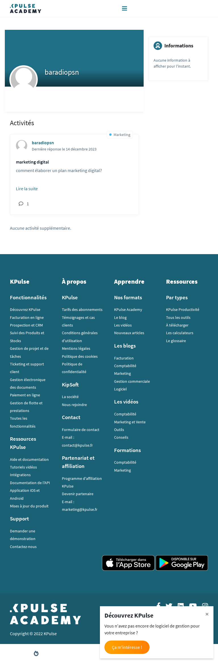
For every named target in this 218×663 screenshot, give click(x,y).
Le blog (120, 317)
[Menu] (124, 8)
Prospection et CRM (26, 325)
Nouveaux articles (129, 332)
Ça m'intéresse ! (127, 647)
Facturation (124, 358)
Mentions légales (76, 348)
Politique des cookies (80, 356)
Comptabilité (125, 365)
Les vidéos (123, 325)
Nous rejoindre (74, 404)
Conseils (121, 437)
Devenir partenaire (77, 493)
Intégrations (20, 474)
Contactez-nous (23, 546)
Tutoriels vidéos (23, 467)
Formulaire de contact (80, 429)
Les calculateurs (179, 332)
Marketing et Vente (130, 421)
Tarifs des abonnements (82, 309)
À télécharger (177, 325)
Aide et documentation (29, 459)
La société (70, 396)
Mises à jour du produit (29, 506)
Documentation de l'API (30, 482)
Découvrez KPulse (25, 309)
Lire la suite (27, 188)
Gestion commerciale (132, 381)
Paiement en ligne (25, 395)
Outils (119, 429)
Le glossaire (176, 340)
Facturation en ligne (27, 317)
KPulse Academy (128, 309)
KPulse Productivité (182, 309)
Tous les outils (178, 317)
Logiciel (120, 389)
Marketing (122, 373)
